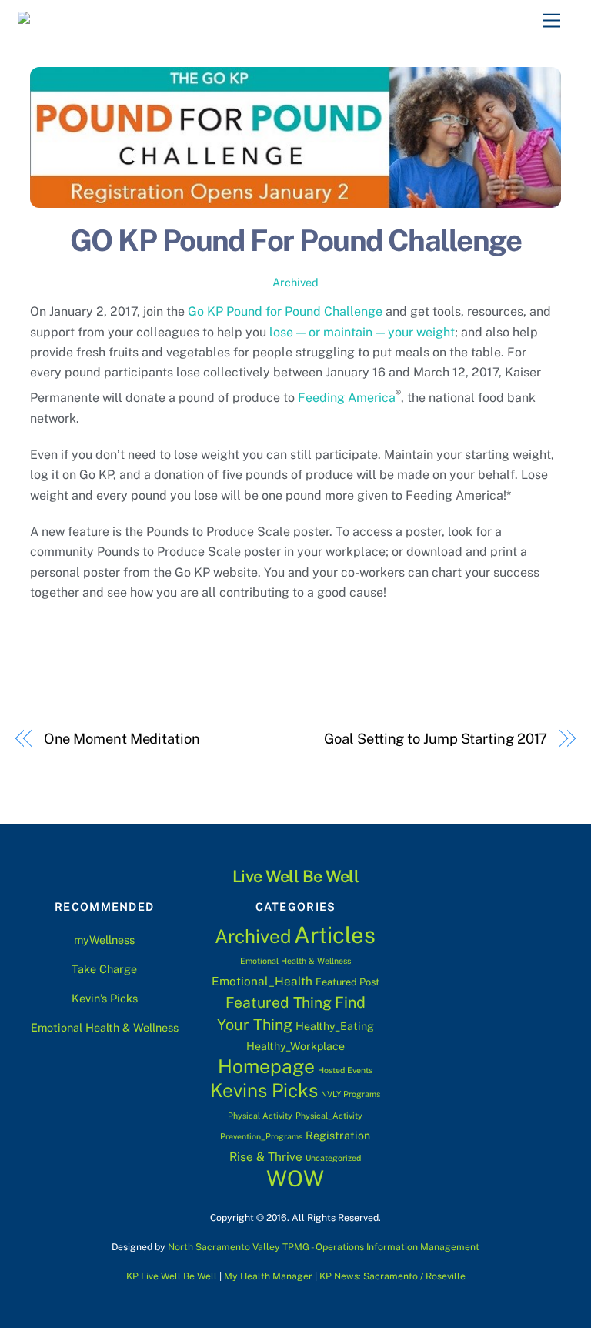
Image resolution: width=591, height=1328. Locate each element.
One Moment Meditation (122, 739)
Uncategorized (333, 1157)
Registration (338, 1135)
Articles (335, 935)
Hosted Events (345, 1070)
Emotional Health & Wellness (105, 1027)
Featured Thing (278, 1002)
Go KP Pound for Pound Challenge (285, 311)
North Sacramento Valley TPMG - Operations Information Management (323, 1247)
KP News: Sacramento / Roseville (392, 1276)
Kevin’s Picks (105, 998)
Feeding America (347, 397)
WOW (295, 1178)
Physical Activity (260, 1115)
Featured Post (347, 982)
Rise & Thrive (265, 1156)
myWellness (104, 939)
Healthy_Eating (335, 1026)
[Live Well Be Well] (93, 22)
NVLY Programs (350, 1094)
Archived (295, 282)
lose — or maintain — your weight (362, 332)
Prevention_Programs (261, 1136)
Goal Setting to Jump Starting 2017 (435, 739)
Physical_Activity (329, 1115)
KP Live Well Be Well (171, 1276)
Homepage (266, 1066)
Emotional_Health (262, 981)
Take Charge (104, 968)
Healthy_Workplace (295, 1046)
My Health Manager (268, 1276)
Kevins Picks (264, 1090)
